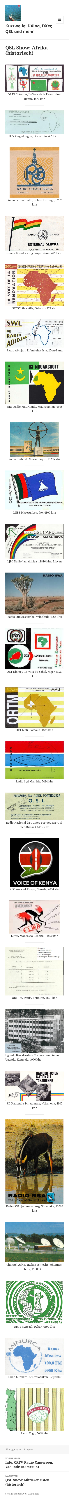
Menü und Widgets (60, 23)
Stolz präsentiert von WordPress (22, 1493)
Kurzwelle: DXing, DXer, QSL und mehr (28, 28)
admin (29, 1449)
